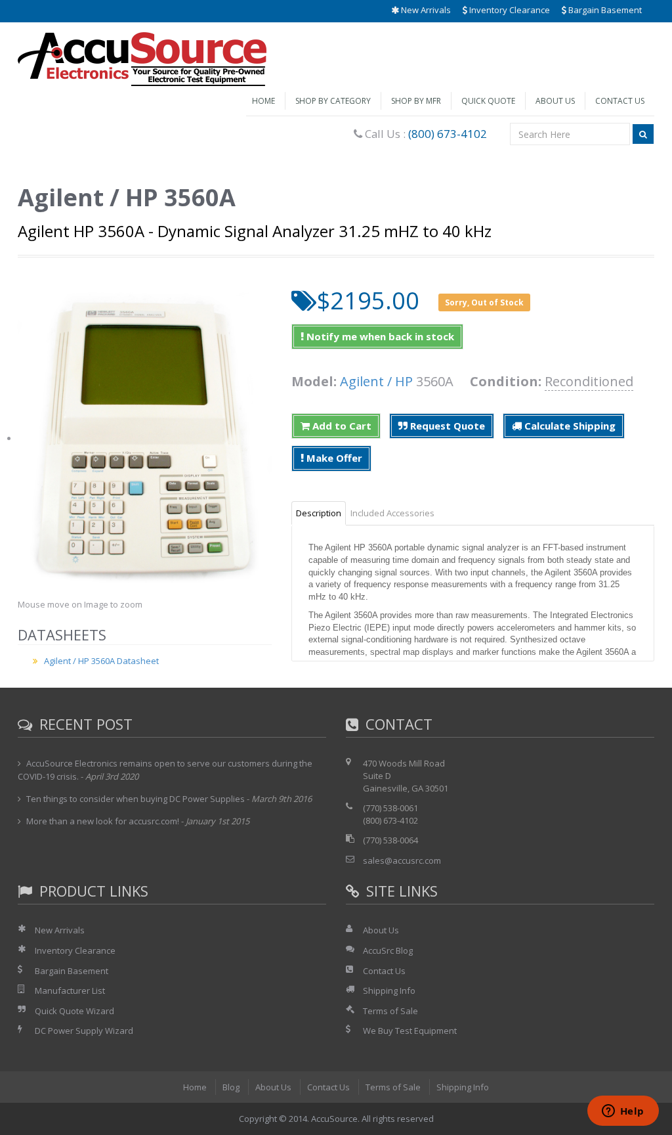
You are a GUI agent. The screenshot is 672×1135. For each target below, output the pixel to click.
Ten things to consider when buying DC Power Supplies (135, 799)
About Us (555, 100)
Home (263, 100)
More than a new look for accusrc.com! (102, 821)
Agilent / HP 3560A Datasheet (101, 661)
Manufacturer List (70, 990)
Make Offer (333, 457)
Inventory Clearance (508, 10)
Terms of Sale (390, 1011)
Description (318, 513)
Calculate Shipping (569, 425)
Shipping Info (389, 990)
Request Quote (446, 425)
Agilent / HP (376, 381)
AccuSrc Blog (388, 950)
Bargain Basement (604, 10)
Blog (231, 1087)
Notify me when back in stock (379, 336)
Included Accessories (392, 513)
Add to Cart (340, 425)
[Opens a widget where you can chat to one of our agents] (623, 1112)
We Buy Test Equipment (410, 1030)
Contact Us (619, 100)
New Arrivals (425, 10)
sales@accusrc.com (402, 860)
